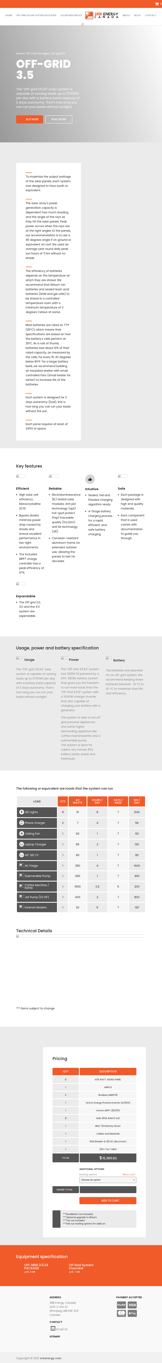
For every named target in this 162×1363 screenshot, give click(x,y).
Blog (137, 15)
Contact (150, 15)
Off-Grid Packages (37, 53)
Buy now (32, 119)
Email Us (62, 1329)
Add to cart (110, 1200)
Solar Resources (71, 15)
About (126, 15)
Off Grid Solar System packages (36, 15)
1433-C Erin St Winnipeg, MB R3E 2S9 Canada (64, 1311)
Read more (58, 119)
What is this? (129, 1174)
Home (9, 15)
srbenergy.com (50, 1358)
